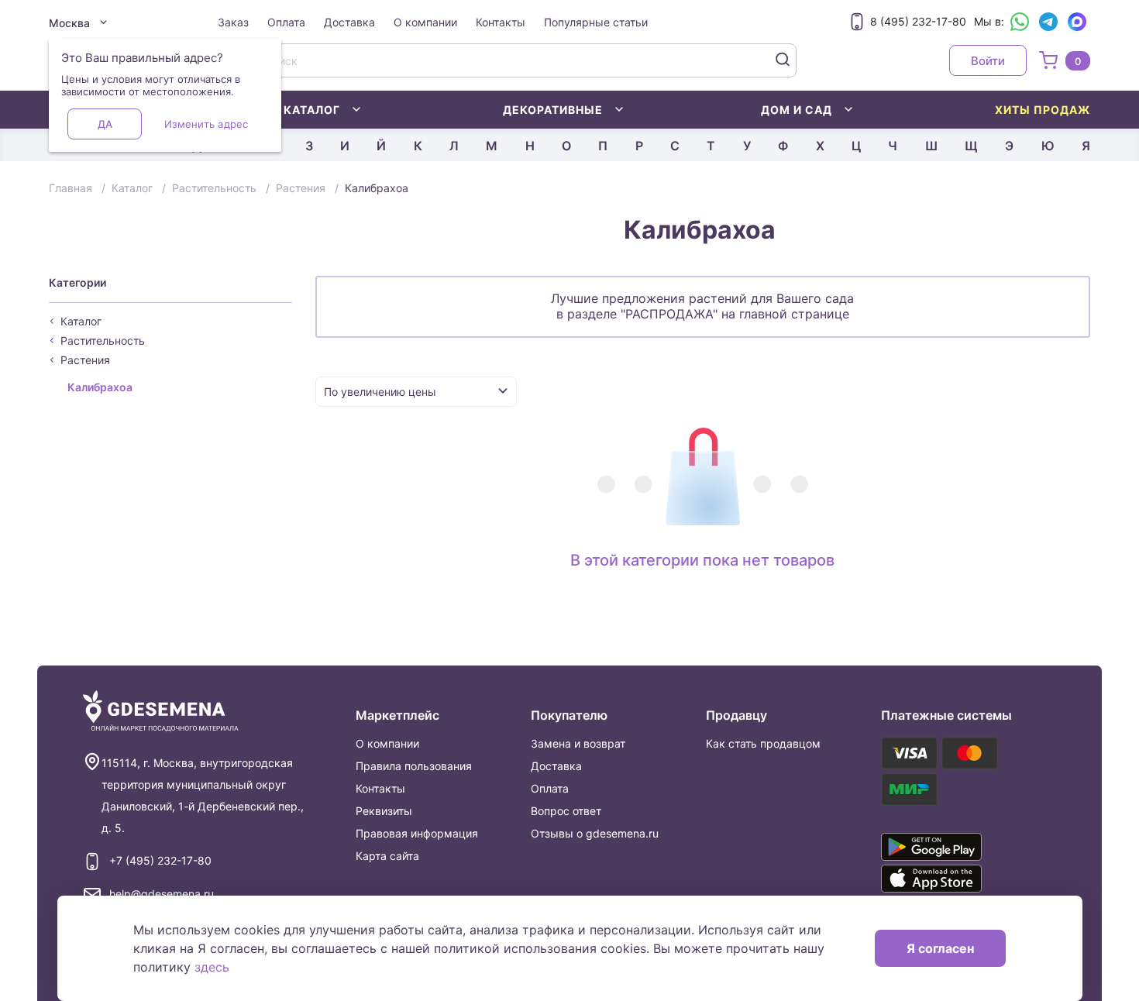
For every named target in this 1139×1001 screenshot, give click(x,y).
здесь (211, 967)
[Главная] (161, 711)
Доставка (349, 22)
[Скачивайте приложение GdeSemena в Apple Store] (954, 879)
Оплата (286, 22)
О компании (425, 22)
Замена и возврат (578, 743)
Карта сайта (387, 855)
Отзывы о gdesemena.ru (595, 833)
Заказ (233, 22)
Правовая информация (417, 833)
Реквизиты (384, 810)
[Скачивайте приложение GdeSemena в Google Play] (954, 847)
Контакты (500, 22)
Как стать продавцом (763, 743)
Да (105, 124)
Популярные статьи (596, 22)
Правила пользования (414, 765)
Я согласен (940, 948)
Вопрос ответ (566, 810)
